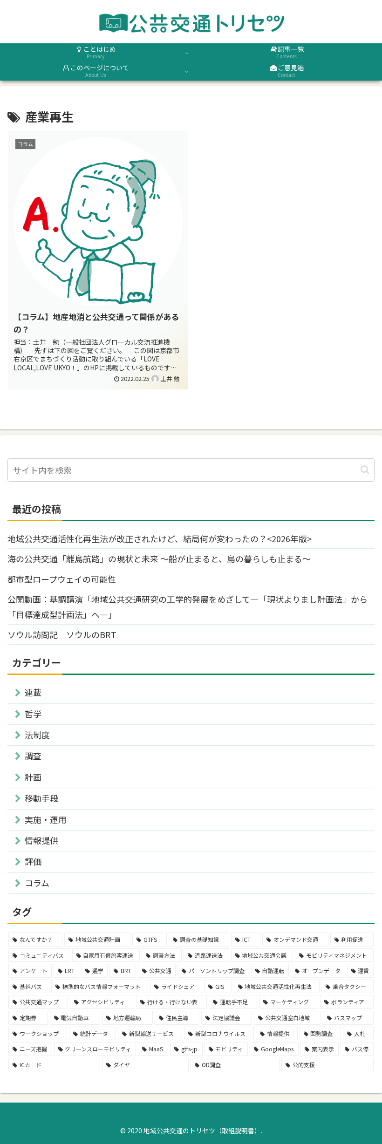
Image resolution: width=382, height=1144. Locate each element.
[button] (365, 469)
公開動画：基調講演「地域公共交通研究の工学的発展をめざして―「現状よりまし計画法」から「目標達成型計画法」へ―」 (187, 606)
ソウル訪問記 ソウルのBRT (61, 634)
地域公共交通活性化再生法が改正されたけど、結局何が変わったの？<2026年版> (159, 538)
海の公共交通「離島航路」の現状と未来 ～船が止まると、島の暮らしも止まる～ (159, 558)
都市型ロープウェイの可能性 (61, 579)
